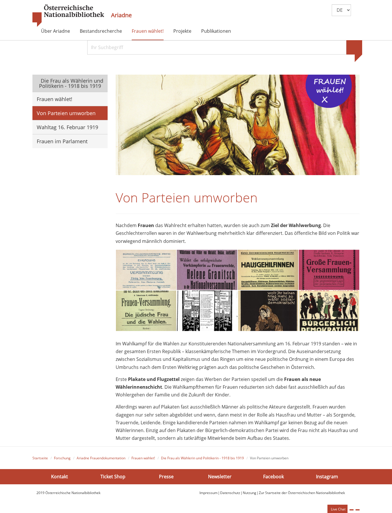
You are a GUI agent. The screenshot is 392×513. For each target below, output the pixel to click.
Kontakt (59, 476)
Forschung (62, 458)
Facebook (273, 476)
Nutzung (249, 492)
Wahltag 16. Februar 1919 (67, 127)
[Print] (352, 509)
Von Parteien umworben (66, 113)
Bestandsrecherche (101, 31)
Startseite (40, 458)
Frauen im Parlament (62, 141)
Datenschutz (230, 492)
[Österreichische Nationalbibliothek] (68, 15)
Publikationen (216, 31)
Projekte (182, 31)
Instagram (327, 476)
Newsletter (220, 476)
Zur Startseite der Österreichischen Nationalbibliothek (302, 492)
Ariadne (121, 15)
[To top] (358, 509)
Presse (166, 476)
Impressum (208, 492)
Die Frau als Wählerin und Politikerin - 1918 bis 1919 (71, 83)
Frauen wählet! (148, 31)
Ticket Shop (112, 476)
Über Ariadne (55, 31)
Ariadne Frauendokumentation (101, 458)
